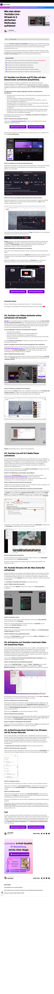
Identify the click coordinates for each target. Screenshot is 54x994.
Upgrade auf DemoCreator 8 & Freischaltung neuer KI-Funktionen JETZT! (27, 7)
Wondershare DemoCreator (19, 121)
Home (6, 39)
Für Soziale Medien (13, 39)
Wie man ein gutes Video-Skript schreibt (14, 893)
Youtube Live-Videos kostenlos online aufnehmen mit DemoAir (22, 62)
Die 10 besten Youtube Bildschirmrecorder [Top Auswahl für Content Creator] (23, 306)
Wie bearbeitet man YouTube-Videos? (13, 887)
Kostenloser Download (19, 126)
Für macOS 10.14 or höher (36, 129)
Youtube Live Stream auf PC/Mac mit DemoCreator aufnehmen (26, 60)
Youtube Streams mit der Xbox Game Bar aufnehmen (20, 67)
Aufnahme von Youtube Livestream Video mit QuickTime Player (23, 69)
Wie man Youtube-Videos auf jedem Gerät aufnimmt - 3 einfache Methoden (23, 304)
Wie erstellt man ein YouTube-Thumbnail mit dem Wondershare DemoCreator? (23, 890)
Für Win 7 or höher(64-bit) (18, 129)
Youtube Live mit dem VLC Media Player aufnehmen (20, 65)
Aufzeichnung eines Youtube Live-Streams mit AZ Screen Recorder (24, 71)
